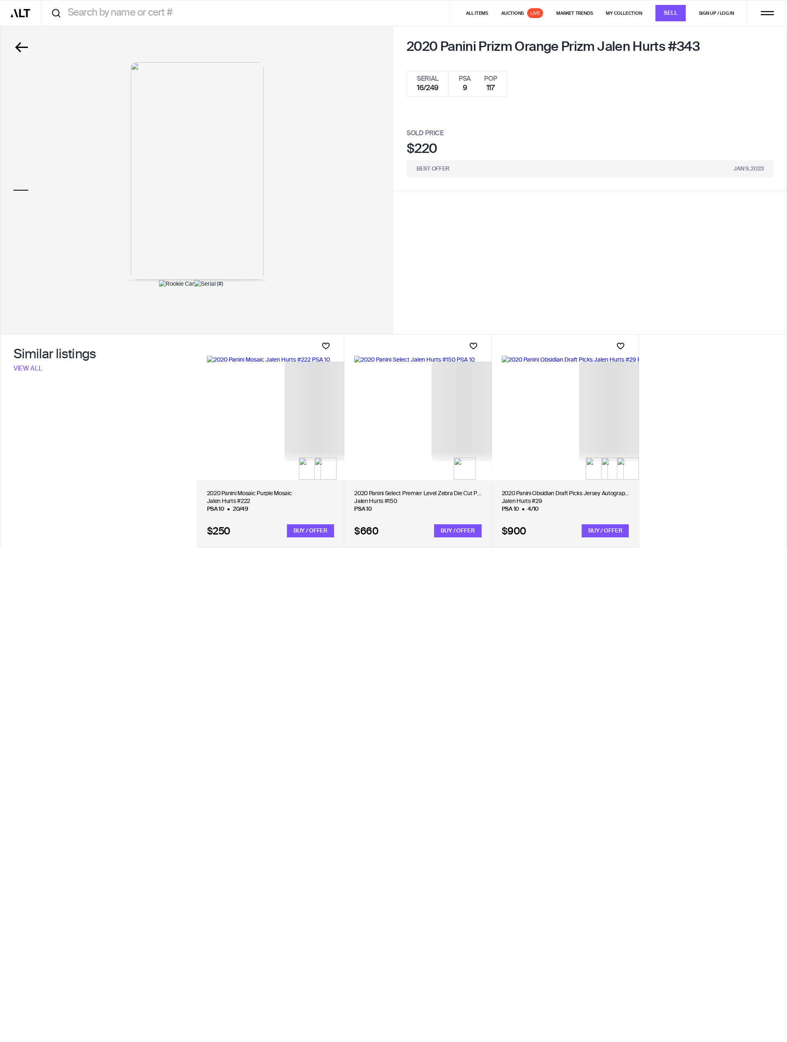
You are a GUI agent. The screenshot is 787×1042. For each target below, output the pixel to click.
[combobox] (248, 13)
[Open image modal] (197, 171)
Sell (671, 13)
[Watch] (326, 346)
